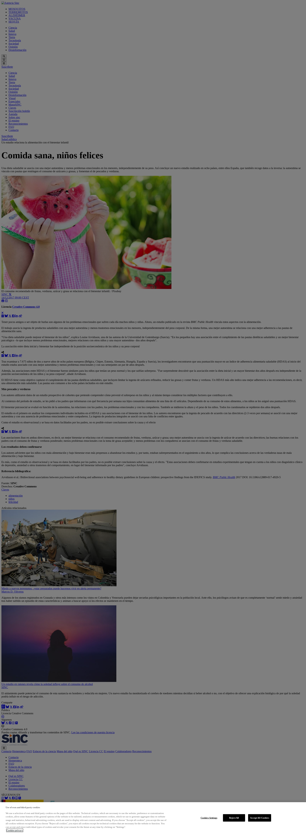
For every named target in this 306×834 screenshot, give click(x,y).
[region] (153, 818)
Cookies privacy (15, 830)
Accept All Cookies (259, 817)
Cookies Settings (209, 817)
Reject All (234, 817)
